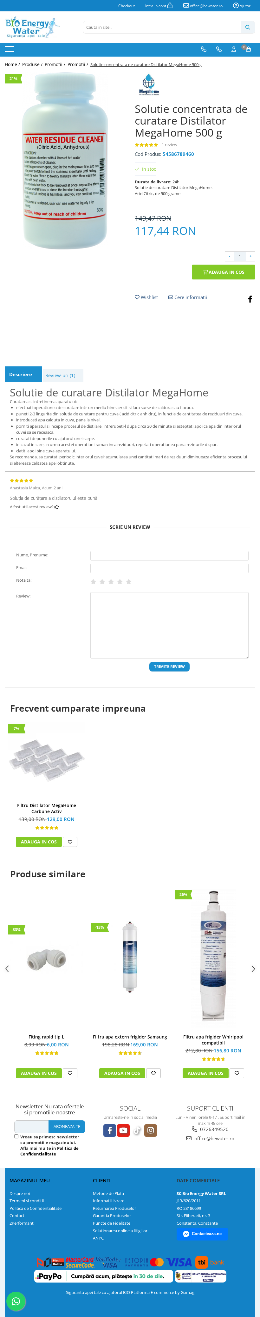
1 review (169, 144)
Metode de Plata (108, 1193)
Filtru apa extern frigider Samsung (130, 1037)
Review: (23, 596)
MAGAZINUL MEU (30, 1180)
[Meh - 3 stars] (111, 581)
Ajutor (244, 6)
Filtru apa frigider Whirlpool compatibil (213, 1040)
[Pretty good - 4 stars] (119, 581)
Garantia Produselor (112, 1215)
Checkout (126, 6)
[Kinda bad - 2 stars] (102, 581)
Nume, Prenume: (32, 555)
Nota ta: (23, 580)
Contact (17, 1215)
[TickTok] (137, 1130)
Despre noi (20, 1193)
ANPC (98, 1238)
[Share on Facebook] (250, 298)
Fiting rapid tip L (46, 1037)
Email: (21, 567)
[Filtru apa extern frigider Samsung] (129, 959)
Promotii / (56, 64)
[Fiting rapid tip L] (46, 959)
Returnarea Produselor (114, 1208)
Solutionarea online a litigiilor (120, 1231)
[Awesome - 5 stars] (128, 581)
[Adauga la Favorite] (70, 842)
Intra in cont (156, 6)
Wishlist (149, 297)
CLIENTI (102, 1180)
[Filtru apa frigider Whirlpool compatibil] (213, 959)
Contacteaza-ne (207, 1233)
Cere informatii (190, 297)
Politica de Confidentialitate (49, 1151)
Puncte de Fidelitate (111, 1223)
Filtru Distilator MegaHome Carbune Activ (46, 808)
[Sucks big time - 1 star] (93, 581)
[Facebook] (109, 1130)
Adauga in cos (225, 272)
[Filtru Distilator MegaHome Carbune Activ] (46, 760)
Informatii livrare (108, 1201)
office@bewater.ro (206, 6)
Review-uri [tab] (60, 375)
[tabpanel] (65, 160)
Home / (13, 64)
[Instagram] (150, 1130)
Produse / (33, 64)
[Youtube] (123, 1130)
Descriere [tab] (20, 374)
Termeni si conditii (27, 1201)
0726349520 (214, 1129)
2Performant (22, 1223)
